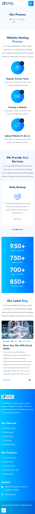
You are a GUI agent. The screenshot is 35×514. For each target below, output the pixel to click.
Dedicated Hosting (9, 444)
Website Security (8, 474)
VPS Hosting (7, 440)
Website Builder (8, 436)
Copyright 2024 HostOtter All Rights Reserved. (16, 505)
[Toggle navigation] (31, 3)
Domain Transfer (8, 462)
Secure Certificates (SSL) (11, 470)
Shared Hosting (8, 432)
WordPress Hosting (9, 428)
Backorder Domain (9, 466)
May (16, 341)
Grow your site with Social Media (17, 347)
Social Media (26, 341)
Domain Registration (9, 458)
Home (13, 19)
